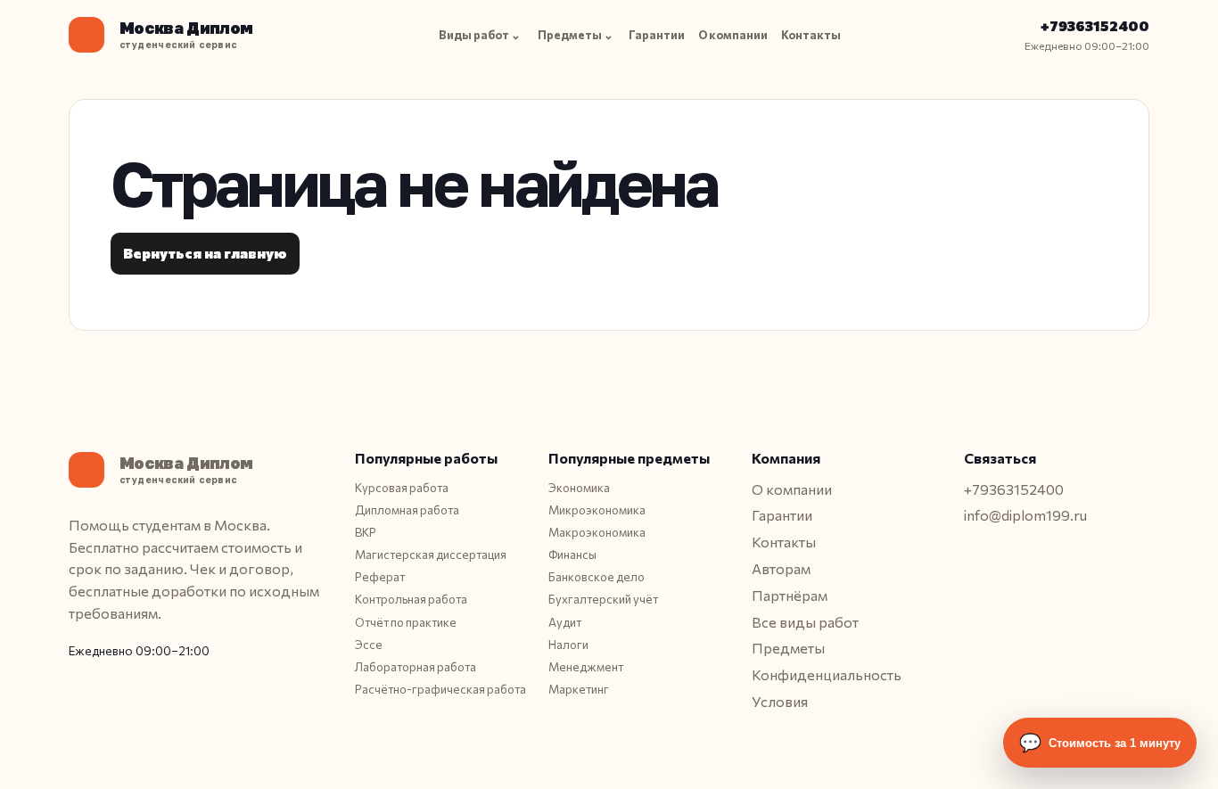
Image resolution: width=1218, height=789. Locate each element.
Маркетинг (578, 689)
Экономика (579, 488)
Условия (780, 701)
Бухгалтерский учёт (603, 599)
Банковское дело (596, 577)
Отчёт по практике (406, 622)
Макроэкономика (597, 532)
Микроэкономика (597, 510)
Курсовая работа (402, 488)
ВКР (365, 532)
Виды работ (480, 35)
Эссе (369, 644)
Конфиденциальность (826, 674)
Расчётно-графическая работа (440, 689)
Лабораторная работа (415, 667)
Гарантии (657, 35)
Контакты (811, 35)
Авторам (781, 568)
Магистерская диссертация (430, 554)
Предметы (575, 35)
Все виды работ (805, 621)
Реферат (380, 577)
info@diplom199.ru (1025, 514)
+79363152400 (1095, 25)
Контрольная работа (411, 599)
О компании (733, 35)
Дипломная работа (407, 510)
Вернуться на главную (205, 252)
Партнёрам (789, 595)
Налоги (568, 644)
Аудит (564, 622)
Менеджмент (585, 667)
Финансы (572, 554)
